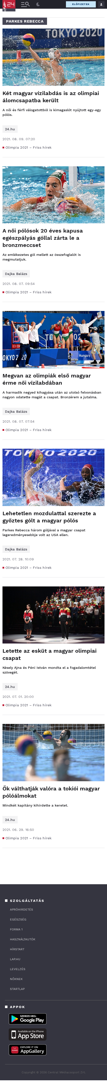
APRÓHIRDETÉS (21, 909)
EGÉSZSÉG (18, 919)
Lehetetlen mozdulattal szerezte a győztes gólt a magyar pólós (49, 517)
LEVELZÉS (17, 969)
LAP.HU (15, 959)
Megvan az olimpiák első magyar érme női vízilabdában (46, 379)
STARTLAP (17, 989)
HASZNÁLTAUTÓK (22, 939)
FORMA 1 (16, 929)
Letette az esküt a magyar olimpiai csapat (49, 654)
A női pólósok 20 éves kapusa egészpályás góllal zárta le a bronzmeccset (42, 238)
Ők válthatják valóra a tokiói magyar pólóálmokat (51, 792)
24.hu (10, 129)
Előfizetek (81, 4)
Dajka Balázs (16, 274)
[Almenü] (25, 4)
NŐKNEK (16, 979)
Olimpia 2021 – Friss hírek (28, 147)
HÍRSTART (17, 949)
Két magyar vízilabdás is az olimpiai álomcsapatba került (50, 96)
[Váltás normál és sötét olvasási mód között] (38, 4)
